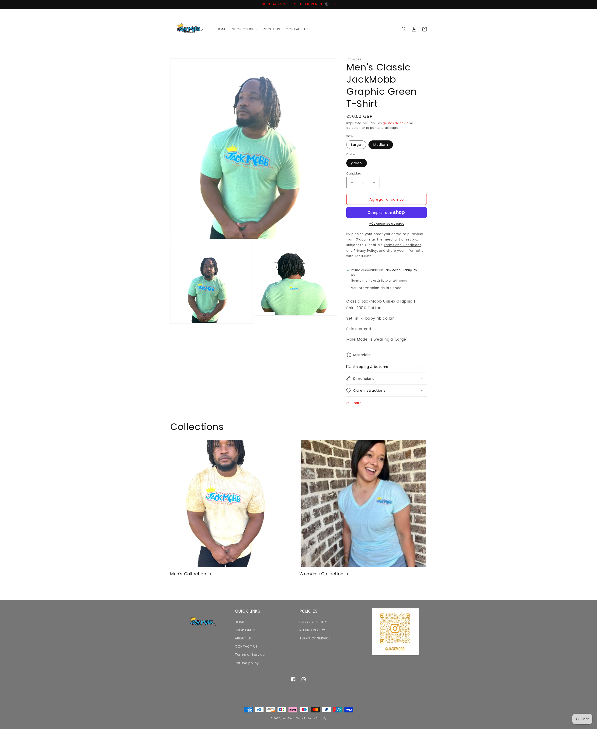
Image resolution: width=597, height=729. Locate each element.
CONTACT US (246, 646)
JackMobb (288, 718)
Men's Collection (188, 573)
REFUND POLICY (312, 630)
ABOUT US (243, 638)
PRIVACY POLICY (313, 622)
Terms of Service (250, 654)
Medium (380, 144)
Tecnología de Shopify (311, 718)
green (356, 163)
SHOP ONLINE (246, 630)
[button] (244, 29)
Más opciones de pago (386, 224)
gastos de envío (396, 123)
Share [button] (357, 403)
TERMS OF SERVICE (315, 638)
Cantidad (353, 173)
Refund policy (247, 663)
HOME (240, 622)
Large (356, 144)
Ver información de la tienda (376, 288)
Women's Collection (321, 573)
